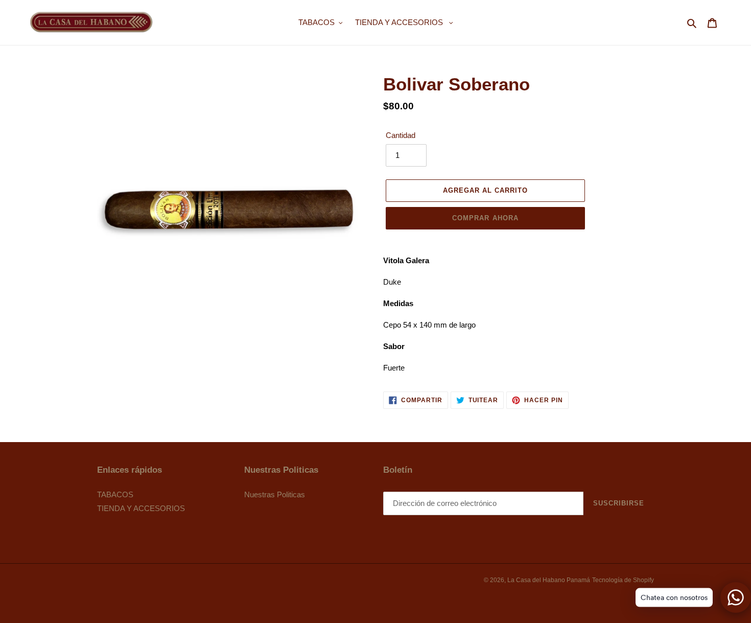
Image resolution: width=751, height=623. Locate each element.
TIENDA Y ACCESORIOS (141, 508)
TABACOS (115, 494)
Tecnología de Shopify (623, 580)
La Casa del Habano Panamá (548, 580)
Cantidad (400, 135)
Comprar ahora (485, 218)
